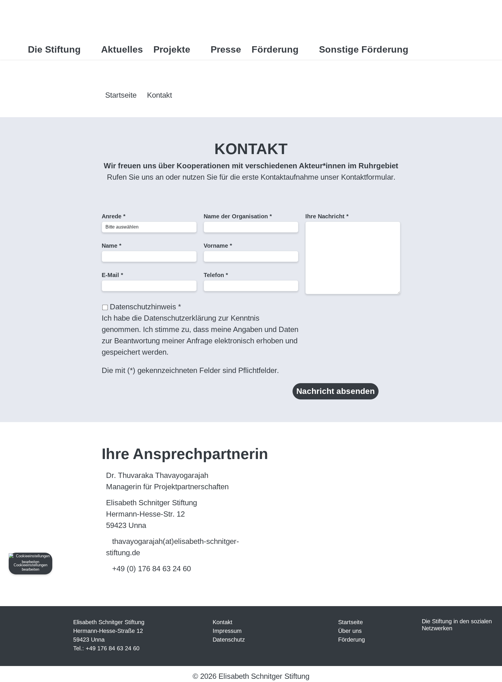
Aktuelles (122, 49)
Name (111, 245)
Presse (226, 49)
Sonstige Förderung (365, 49)
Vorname (218, 245)
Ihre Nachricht (327, 216)
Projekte (173, 49)
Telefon (216, 275)
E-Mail (112, 275)
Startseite (121, 95)
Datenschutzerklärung (180, 318)
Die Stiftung (55, 49)
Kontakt (159, 95)
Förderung (276, 49)
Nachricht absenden (335, 391)
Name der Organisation (238, 216)
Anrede (114, 216)
